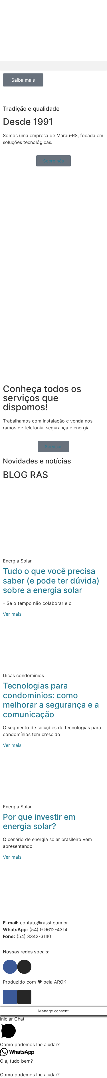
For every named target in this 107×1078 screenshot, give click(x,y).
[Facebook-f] (10, 997)
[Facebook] (10, 967)
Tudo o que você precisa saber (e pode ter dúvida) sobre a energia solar (51, 580)
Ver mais (12, 614)
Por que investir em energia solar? (39, 821)
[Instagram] (24, 967)
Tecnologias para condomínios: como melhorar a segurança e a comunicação (51, 700)
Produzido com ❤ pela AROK (34, 982)
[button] (53, 66)
